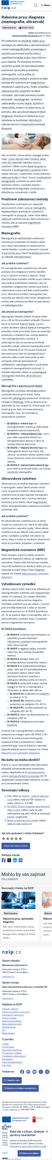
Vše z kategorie (9, 878)
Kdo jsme (6, 1065)
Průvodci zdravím (10, 1009)
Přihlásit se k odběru (29, 1153)
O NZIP (5, 1044)
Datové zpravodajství (12, 1021)
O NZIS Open (8, 1047)
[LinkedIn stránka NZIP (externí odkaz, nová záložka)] (47, 1072)
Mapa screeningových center (22, 820)
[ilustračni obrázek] (18, 900)
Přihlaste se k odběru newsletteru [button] (20, 1088)
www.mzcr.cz (8, 976)
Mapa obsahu (8, 1033)
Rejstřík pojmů (9, 1027)
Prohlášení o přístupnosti (14, 1056)
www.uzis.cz (8, 998)
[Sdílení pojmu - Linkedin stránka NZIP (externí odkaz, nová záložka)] (15, 860)
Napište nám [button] (13, 1080)
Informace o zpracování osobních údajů (28, 1146)
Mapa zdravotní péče (12, 1024)
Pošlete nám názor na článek (16, 846)
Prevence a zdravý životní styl (16, 1012)
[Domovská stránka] (13, 2)
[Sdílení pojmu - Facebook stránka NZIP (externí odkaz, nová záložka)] (4, 860)
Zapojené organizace (12, 1050)
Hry (3, 1030)
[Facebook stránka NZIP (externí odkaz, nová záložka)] (22, 1072)
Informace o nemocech (13, 1015)
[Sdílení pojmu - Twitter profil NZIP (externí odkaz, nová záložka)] (10, 860)
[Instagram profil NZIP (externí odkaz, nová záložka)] (28, 1072)
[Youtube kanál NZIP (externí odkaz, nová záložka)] (34, 1072)
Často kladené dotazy (12, 1062)
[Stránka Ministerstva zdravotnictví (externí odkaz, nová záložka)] (38, 1119)
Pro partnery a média (12, 1053)
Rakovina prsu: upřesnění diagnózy (20, 753)
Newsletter (7, 1059)
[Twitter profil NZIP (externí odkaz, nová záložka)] (41, 1072)
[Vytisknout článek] (20, 860)
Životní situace (9, 1018)
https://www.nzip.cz (12, 1109)
